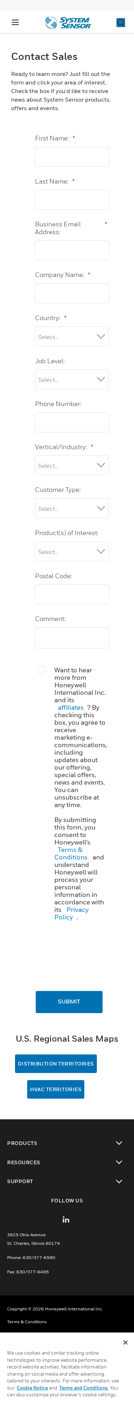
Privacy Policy (71, 913)
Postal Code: (53, 576)
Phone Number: (58, 403)
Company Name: (62, 274)
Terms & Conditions (71, 853)
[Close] (125, 1342)
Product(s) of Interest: (67, 532)
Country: (50, 318)
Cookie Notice (32, 1388)
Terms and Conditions (83, 1388)
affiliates (71, 707)
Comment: (50, 618)
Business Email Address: (71, 228)
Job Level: (50, 361)
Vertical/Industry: (64, 447)
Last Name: (55, 181)
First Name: (55, 138)
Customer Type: (58, 489)
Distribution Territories (56, 1064)
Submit (69, 1002)
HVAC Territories (55, 1089)
